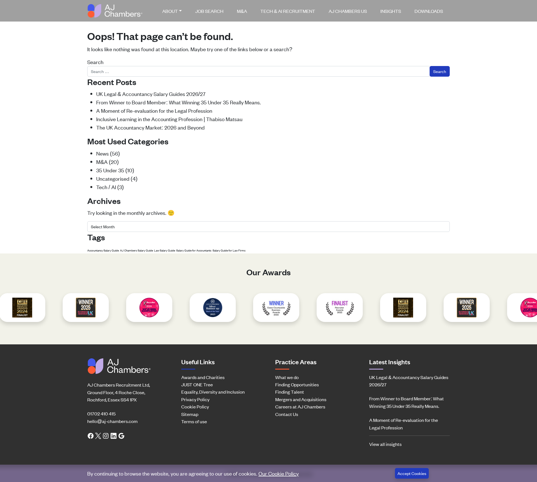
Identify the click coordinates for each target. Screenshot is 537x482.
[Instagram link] (105, 435)
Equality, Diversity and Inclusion (213, 392)
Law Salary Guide (164, 250)
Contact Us (286, 414)
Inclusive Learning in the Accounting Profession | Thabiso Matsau (169, 118)
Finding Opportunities (297, 384)
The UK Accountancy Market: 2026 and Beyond (150, 127)
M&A (242, 11)
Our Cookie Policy (278, 473)
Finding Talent (289, 392)
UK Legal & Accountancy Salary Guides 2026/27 (151, 93)
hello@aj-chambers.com (112, 421)
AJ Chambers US (348, 11)
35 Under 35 (110, 169)
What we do (287, 377)
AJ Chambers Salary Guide (136, 250)
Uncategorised (112, 178)
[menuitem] (174, 11)
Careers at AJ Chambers (300, 406)
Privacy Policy (195, 399)
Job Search (209, 11)
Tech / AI (106, 186)
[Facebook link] (90, 435)
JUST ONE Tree (197, 384)
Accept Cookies (411, 473)
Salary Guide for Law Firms (229, 250)
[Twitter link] (98, 435)
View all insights (385, 444)
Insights (390, 11)
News (102, 153)
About (170, 11)
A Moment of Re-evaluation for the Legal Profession (154, 110)
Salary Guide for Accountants (193, 250)
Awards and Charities (203, 377)
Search (95, 61)
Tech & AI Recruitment (287, 11)
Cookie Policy (195, 406)
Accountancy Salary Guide (103, 250)
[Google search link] (121, 435)
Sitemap (189, 414)
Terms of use (194, 421)
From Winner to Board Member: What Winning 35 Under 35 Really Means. (178, 101)
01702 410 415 (101, 413)
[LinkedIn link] (113, 435)
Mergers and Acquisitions (300, 399)
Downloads (428, 11)
